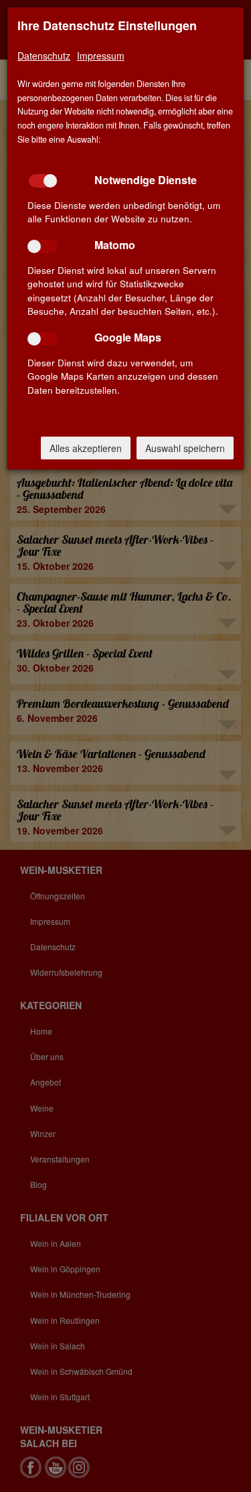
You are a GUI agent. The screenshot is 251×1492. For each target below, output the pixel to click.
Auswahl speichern (185, 448)
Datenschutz (43, 55)
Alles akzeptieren (86, 448)
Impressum (100, 55)
